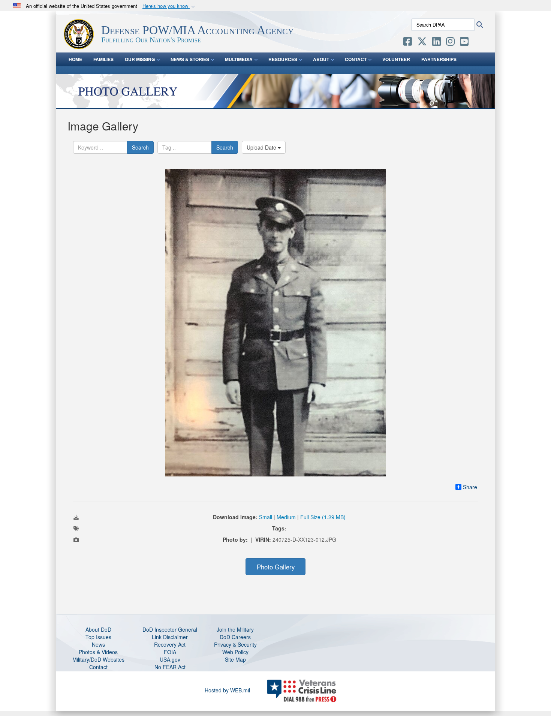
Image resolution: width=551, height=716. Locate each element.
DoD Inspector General (169, 629)
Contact (98, 667)
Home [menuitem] (75, 59)
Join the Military (235, 629)
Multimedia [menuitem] (239, 59)
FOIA (170, 652)
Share (470, 487)
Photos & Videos (98, 652)
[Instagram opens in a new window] (450, 42)
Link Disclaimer (170, 637)
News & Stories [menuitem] (190, 59)
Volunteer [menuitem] (396, 59)
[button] (169, 6)
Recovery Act (170, 644)
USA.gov (170, 659)
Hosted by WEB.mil (227, 690)
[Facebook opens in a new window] (407, 42)
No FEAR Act (170, 667)
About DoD (98, 629)
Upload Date (262, 147)
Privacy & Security (235, 644)
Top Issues (98, 637)
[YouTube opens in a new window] (464, 42)
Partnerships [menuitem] (439, 59)
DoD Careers (235, 637)
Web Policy (235, 652)
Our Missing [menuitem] (140, 59)
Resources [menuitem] (282, 59)
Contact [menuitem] (356, 59)
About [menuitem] (321, 59)
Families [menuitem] (103, 59)
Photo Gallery (276, 566)
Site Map (235, 659)
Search (140, 147)
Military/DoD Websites (98, 659)
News (98, 644)
